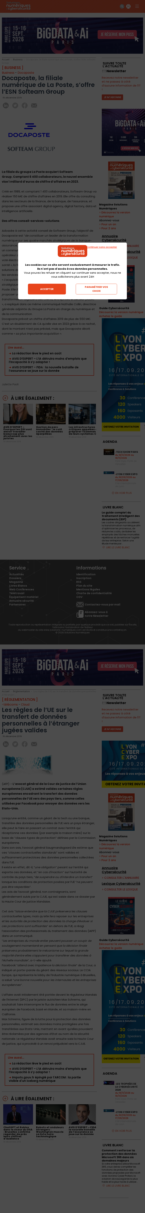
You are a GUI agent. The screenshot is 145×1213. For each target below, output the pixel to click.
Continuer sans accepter (101, 247)
